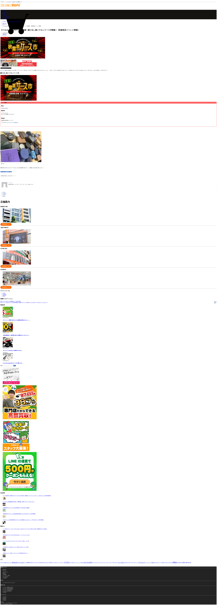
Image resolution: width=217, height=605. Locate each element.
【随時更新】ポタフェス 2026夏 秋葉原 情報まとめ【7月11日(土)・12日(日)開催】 (19, 513)
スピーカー (103, 562)
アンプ (58, 562)
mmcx (38, 562)
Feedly (4, 296)
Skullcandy (47, 562)
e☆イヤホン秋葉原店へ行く (6, 171)
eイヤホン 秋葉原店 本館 (8, 587)
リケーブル (132, 562)
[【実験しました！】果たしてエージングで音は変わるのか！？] (4, 555)
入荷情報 (4, 15)
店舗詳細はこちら (6, 224)
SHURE (45, 562)
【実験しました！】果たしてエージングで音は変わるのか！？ (15, 553)
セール (107, 562)
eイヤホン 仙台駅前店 (7, 590)
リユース (137, 562)
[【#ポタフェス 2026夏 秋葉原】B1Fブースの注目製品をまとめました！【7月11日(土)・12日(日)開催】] (4, 522)
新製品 (4, 13)
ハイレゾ (110, 562)
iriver (34, 562)
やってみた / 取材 (6, 16)
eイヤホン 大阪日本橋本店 (8, 588)
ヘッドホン (121, 562)
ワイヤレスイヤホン (148, 562)
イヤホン (67, 562)
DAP (18, 562)
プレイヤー (114, 562)
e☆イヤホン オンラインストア (9, 582)
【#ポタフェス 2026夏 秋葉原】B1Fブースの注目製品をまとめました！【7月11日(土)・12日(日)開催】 (23, 519)
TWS (53, 562)
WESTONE (55, 562)
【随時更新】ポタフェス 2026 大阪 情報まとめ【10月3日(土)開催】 (16, 507)
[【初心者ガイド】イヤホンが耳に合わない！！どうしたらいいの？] (4, 537)
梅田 (177, 562)
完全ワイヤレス (159, 562)
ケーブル (100, 562)
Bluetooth (14, 562)
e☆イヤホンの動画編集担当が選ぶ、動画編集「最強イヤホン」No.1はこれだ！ (19, 501)
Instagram (4, 295)
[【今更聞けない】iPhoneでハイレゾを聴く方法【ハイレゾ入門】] (4, 549)
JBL (36, 562)
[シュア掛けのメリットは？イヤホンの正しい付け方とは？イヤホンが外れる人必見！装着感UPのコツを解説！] (4, 531)
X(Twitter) (4, 596)
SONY (50, 562)
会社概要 (4, 592)
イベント (4, 11)
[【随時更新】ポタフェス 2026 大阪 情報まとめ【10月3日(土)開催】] (4, 510)
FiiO (32, 562)
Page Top (2, 601)
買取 (187, 562)
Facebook (4, 294)
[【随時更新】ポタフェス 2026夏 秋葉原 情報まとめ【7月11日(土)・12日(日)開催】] (4, 516)
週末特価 (189, 562)
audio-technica (10, 562)
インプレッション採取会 (79, 562)
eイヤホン (22, 562)
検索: (1, 365)
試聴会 (183, 562)
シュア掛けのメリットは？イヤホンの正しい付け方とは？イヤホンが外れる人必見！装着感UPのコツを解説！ (25, 528)
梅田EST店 (180, 562)
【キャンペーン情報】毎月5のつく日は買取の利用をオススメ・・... (16, 320)
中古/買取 (5, 18)
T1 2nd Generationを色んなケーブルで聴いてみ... (12, 363)
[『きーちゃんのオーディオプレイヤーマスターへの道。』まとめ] (4, 543)
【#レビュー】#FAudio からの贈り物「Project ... (12, 350)
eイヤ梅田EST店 (28, 562)
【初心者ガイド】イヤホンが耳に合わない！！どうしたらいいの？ (16, 534)
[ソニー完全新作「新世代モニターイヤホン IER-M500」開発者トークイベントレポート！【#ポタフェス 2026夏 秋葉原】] (4, 498)
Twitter (4, 293)
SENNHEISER (41, 562)
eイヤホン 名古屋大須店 (7, 589)
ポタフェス (2, 70)
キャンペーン (5, 12)
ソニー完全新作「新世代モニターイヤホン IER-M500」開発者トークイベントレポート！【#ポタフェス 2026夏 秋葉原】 (27, 495)
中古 (153, 562)
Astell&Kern (5, 562)
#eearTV (1, 562)
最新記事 (4, 10)
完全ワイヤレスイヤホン (167, 562)
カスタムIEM (5, 17)
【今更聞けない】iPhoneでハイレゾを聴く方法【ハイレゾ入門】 (16, 547)
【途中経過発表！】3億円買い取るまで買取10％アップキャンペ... (16, 335)
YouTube (4, 598)
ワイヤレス (141, 562)
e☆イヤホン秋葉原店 (13, 122)
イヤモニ (73, 562)
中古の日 (155, 562)
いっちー (4, 35)
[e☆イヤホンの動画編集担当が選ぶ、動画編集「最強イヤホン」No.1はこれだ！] (4, 504)
